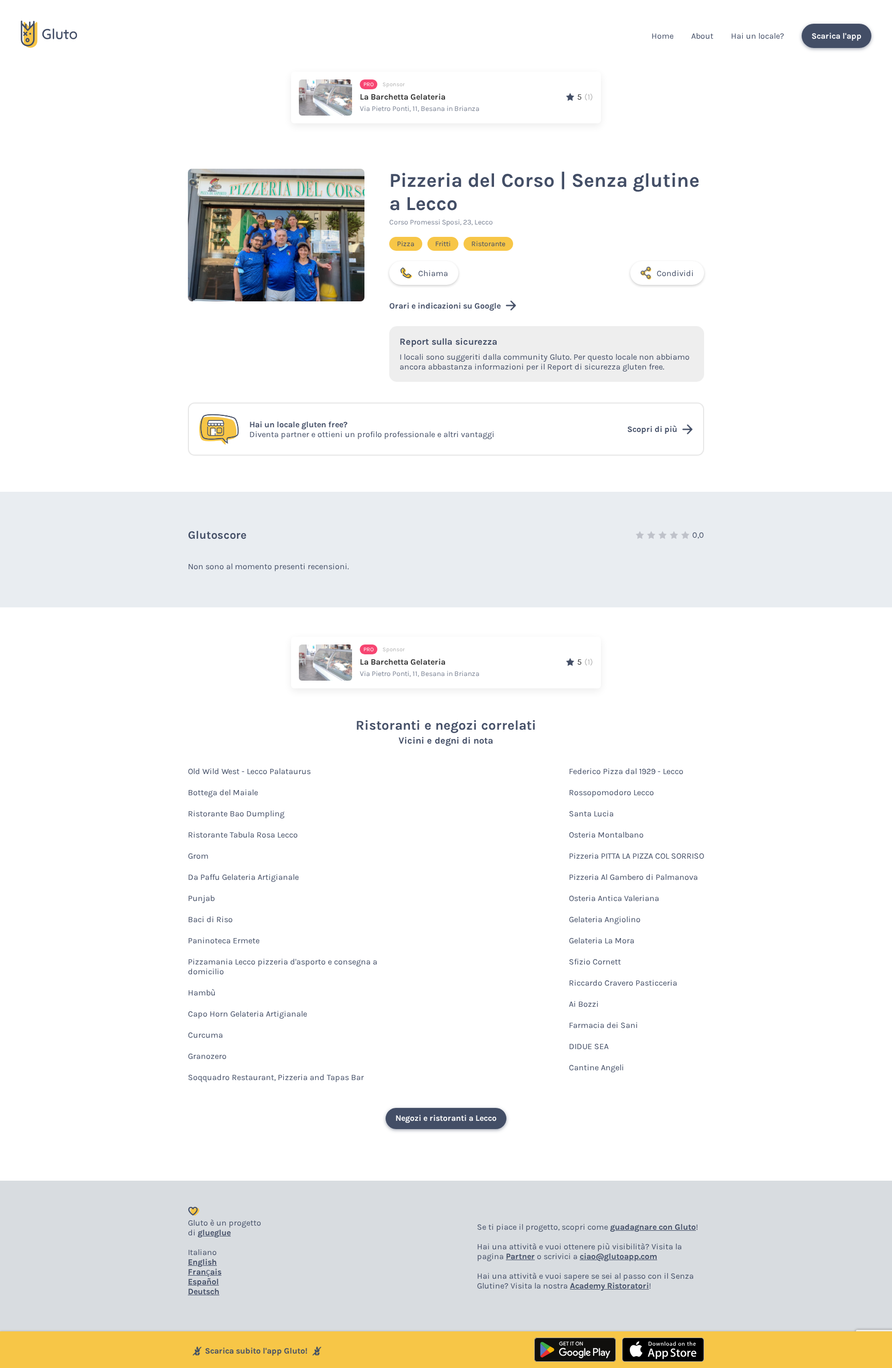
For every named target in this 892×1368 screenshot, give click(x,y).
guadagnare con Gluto (653, 1227)
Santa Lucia (591, 813)
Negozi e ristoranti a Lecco (446, 1118)
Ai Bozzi (584, 1004)
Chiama (433, 273)
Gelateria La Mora (601, 940)
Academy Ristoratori (609, 1286)
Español (203, 1281)
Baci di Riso (210, 919)
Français (204, 1272)
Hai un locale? (757, 36)
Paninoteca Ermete (224, 940)
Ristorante (488, 243)
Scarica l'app (836, 36)
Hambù (202, 992)
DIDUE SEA (589, 1046)
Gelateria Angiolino (605, 919)
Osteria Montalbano (606, 835)
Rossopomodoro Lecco (611, 792)
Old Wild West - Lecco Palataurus (249, 771)
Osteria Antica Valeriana (614, 898)
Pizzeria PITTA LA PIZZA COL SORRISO (636, 856)
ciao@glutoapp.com (618, 1256)
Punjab (201, 898)
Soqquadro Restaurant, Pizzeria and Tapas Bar (276, 1077)
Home (662, 36)
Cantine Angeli (596, 1067)
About (702, 36)
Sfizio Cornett (595, 962)
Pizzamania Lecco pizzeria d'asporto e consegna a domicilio (282, 966)
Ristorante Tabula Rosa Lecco (243, 835)
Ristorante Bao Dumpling (236, 813)
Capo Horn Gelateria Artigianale (247, 1014)
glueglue (214, 1232)
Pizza (406, 243)
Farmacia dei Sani (603, 1025)
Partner (520, 1256)
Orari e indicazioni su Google (445, 306)
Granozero (207, 1056)
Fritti (443, 243)
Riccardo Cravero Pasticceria (623, 983)
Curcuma (205, 1035)
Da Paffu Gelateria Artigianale (243, 877)
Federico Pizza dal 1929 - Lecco (626, 771)
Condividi (675, 273)
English (202, 1262)
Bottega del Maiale (223, 792)
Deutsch (203, 1291)
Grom (198, 856)
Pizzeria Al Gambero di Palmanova (633, 877)
